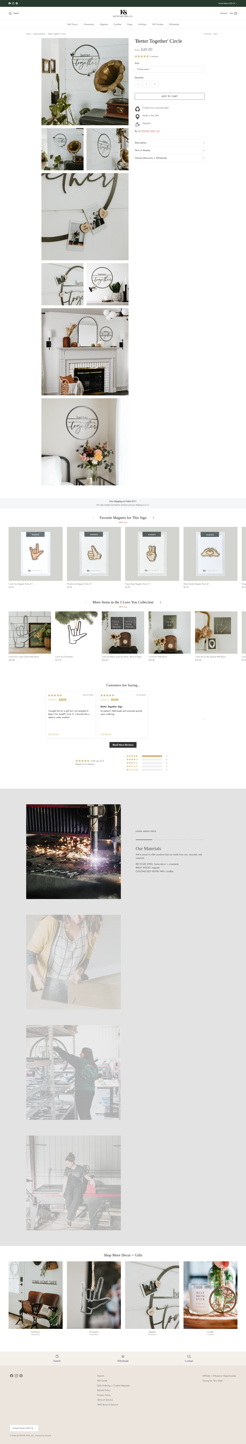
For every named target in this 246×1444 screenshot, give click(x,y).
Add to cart (170, 96)
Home (28, 33)
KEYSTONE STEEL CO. (149, 131)
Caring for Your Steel (213, 1380)
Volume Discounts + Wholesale (151, 158)
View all (123, 522)
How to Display (142, 150)
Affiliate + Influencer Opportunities (219, 1375)
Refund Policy (103, 1390)
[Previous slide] (42, 719)
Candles (117, 24)
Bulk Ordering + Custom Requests (113, 1385)
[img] (55, 695)
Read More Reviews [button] (123, 744)
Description (140, 142)
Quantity (139, 77)
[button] (142, 56)
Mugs (129, 24)
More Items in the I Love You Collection (123, 602)
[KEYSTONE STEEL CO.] (123, 13)
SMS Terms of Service (107, 1404)
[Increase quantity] (154, 83)
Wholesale (174, 24)
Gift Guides (157, 24)
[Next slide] (204, 719)
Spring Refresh (39, 33)
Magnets (104, 24)
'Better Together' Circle (57, 33)
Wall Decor (72, 24)
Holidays (142, 24)
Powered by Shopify (43, 1435)
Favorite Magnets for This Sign (123, 518)
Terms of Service (105, 1399)
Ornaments (89, 24)
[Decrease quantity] (138, 83)
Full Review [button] (53, 734)
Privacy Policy (104, 1395)
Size (137, 63)
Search (100, 1375)
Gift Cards (102, 1380)
